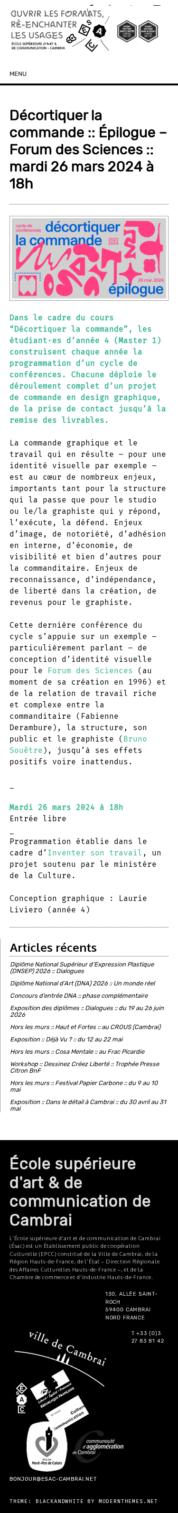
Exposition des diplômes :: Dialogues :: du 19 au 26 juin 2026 (87, 1011)
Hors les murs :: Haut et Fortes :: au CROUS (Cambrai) (85, 1026)
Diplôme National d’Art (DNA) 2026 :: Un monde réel (82, 983)
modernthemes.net (128, 1501)
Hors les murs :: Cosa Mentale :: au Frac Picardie (77, 1051)
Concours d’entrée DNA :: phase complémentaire (79, 995)
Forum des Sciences (90, 670)
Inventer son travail (94, 852)
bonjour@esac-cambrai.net (53, 1479)
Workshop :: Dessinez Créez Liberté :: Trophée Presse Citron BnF (84, 1067)
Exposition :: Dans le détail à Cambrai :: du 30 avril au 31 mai (88, 1105)
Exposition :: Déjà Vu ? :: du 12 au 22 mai (66, 1039)
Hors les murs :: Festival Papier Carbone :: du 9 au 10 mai (84, 1086)
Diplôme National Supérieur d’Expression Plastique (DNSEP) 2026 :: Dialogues (82, 968)
